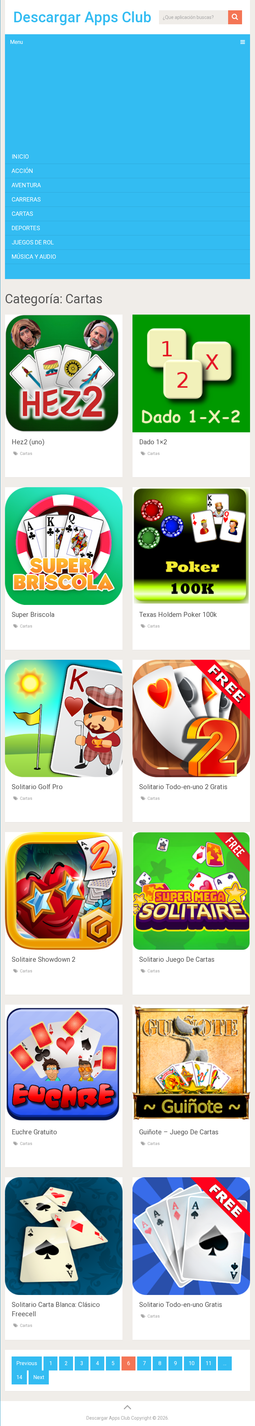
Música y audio (34, 256)
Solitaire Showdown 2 (43, 959)
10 (192, 1363)
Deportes (26, 227)
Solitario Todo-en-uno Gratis (180, 1305)
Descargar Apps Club (82, 17)
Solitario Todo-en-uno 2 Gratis (183, 787)
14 (19, 1377)
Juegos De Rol (33, 242)
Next (38, 1377)
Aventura (26, 185)
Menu (16, 42)
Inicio (20, 156)
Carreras (26, 199)
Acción (22, 170)
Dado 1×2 (153, 442)
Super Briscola (33, 615)
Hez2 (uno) (28, 442)
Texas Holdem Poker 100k (178, 615)
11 (209, 1363)
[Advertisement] (127, 99)
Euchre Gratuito (34, 1132)
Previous (26, 1363)
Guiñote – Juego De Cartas (178, 1132)
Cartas (22, 213)
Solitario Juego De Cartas (176, 959)
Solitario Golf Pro (37, 787)
